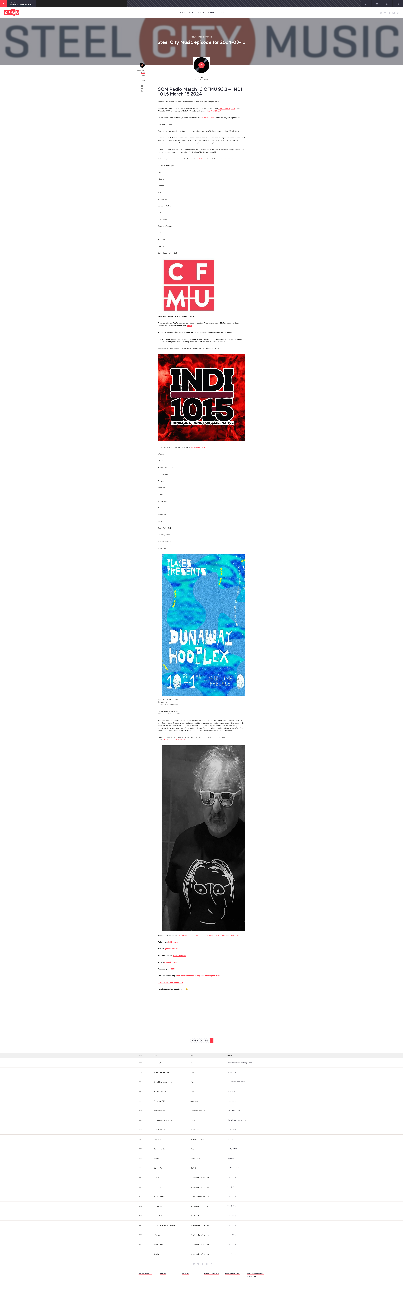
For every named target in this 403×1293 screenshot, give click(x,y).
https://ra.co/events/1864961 (174, 740)
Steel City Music (205, 37)
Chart (211, 12)
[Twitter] (143, 88)
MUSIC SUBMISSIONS (145, 1274)
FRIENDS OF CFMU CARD (211, 1274)
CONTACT (185, 1274)
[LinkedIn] (143, 91)
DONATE (163, 1274)
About (221, 12)
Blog (191, 12)
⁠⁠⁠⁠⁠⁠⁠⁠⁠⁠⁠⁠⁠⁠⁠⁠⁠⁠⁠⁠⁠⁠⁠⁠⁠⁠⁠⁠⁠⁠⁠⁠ (172, 942)
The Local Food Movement (21, 4)
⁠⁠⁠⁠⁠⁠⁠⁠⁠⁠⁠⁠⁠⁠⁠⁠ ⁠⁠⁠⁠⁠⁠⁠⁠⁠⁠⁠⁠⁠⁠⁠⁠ (175, 976)
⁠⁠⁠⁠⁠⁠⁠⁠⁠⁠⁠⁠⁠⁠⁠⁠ (170, 982)
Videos (201, 12)
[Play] (3, 3)
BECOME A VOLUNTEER (232, 1274)
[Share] (143, 83)
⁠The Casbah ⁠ (200, 159)
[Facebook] (143, 85)
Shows (182, 12)
